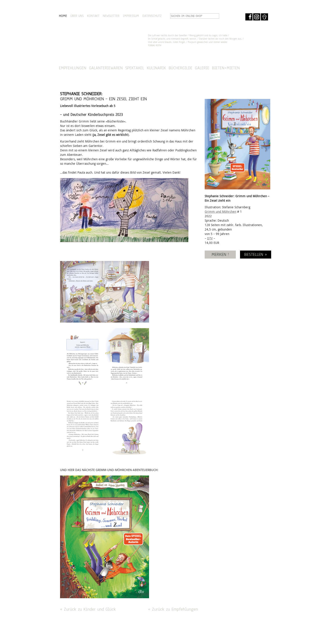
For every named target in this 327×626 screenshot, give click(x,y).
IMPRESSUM (131, 16)
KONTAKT (93, 16)
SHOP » (256, 68)
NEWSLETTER (111, 16)
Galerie (202, 68)
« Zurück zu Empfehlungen (173, 609)
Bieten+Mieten (226, 68)
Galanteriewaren (106, 68)
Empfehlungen (72, 68)
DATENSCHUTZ (151, 16)
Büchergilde (180, 68)
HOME (63, 16)
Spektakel (134, 68)
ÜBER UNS (77, 16)
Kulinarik (156, 68)
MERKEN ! (220, 254)
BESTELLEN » (255, 254)
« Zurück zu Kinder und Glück (88, 609)
